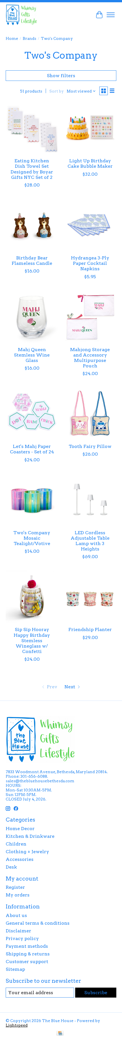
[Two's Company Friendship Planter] (90, 597)
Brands (29, 38)
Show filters (61, 75)
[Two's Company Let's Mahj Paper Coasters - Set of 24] (32, 414)
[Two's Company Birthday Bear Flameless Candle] (32, 225)
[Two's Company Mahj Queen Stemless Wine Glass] (32, 317)
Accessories (19, 859)
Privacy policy (22, 938)
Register (15, 887)
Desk (11, 867)
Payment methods (27, 946)
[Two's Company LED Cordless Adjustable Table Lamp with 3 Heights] (90, 500)
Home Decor (20, 828)
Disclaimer (18, 930)
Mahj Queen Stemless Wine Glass (32, 355)
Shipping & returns (28, 954)
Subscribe (95, 992)
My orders (18, 895)
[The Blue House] (21, 14)
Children (16, 844)
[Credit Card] (60, 1033)
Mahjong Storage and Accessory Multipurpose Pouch (90, 358)
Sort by (56, 91)
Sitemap (15, 969)
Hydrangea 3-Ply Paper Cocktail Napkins (90, 263)
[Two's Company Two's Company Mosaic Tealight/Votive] (32, 500)
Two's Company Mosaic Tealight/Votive (31, 538)
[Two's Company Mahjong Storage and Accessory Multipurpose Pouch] (90, 317)
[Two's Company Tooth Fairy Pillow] (90, 414)
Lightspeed (17, 1025)
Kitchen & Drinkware (30, 836)
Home (12, 38)
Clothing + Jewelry (27, 851)
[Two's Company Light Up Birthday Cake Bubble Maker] (90, 128)
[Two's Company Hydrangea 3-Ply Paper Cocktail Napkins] (90, 225)
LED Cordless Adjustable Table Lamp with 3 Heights (90, 541)
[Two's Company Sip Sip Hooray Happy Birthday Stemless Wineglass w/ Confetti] (32, 597)
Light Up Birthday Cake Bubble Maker (90, 163)
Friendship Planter (90, 629)
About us (16, 915)
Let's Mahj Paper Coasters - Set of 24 (32, 449)
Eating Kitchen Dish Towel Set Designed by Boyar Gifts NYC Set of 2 (31, 169)
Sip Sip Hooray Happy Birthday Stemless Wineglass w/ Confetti (32, 640)
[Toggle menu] (110, 15)
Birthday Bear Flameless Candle (32, 260)
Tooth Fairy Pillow (90, 446)
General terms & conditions (38, 923)
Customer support (27, 961)
